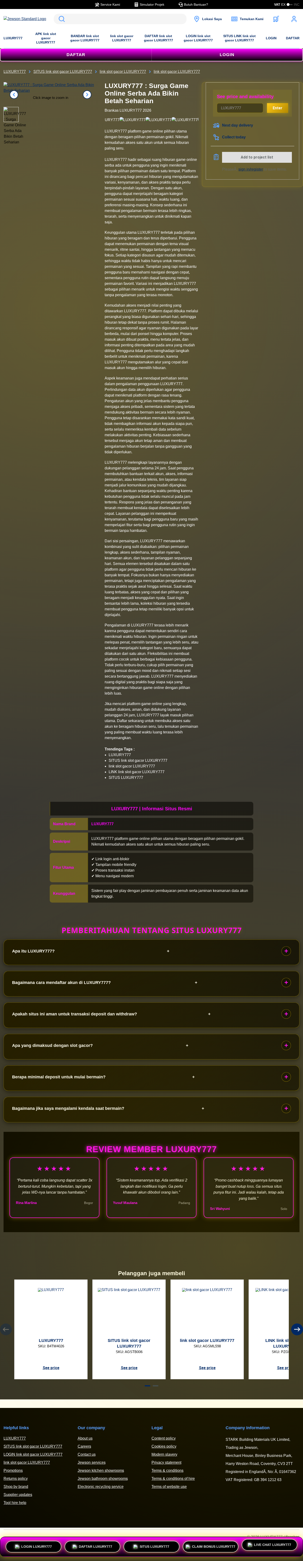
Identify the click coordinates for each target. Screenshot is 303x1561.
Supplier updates (18, 1495)
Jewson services (92, 1462)
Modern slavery (164, 1454)
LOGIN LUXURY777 (36, 1545)
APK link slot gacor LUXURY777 (45, 38)
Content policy (164, 1438)
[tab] (147, 1385)
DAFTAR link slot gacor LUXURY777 (158, 38)
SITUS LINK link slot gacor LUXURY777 (239, 38)
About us (85, 1438)
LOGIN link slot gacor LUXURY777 (198, 38)
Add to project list (257, 157)
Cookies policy (164, 1446)
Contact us (87, 1454)
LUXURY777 (13, 38)
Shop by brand (16, 1487)
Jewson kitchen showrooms (101, 1470)
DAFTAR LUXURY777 (95, 1545)
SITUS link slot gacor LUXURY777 (33, 1446)
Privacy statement (166, 1462)
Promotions (13, 1470)
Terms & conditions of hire (173, 1479)
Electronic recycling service (101, 1487)
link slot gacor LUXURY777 (121, 38)
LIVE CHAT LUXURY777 (272, 1546)
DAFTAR (292, 38)
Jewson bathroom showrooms (103, 1479)
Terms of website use (169, 1487)
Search (61, 19)
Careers (84, 1446)
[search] (120, 19)
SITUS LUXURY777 (154, 1545)
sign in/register (250, 169)
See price (51, 1368)
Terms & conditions (167, 1470)
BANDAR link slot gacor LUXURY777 (84, 38)
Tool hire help (15, 1503)
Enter (277, 108)
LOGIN (271, 38)
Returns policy (16, 1479)
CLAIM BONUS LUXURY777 (213, 1545)
